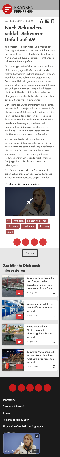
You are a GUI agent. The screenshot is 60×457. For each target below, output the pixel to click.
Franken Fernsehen (36, 220)
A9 (8, 220)
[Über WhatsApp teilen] (34, 242)
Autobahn (19, 220)
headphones (41, 21)
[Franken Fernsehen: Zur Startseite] (18, 9)
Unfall (10, 232)
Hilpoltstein (12, 226)
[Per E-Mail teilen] (43, 242)
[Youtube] (30, 388)
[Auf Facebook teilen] (17, 242)
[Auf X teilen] (25, 242)
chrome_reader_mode (47, 21)
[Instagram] (21, 388)
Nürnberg (44, 226)
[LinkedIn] (38, 388)
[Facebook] (12, 388)
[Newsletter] (47, 388)
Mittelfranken (28, 226)
